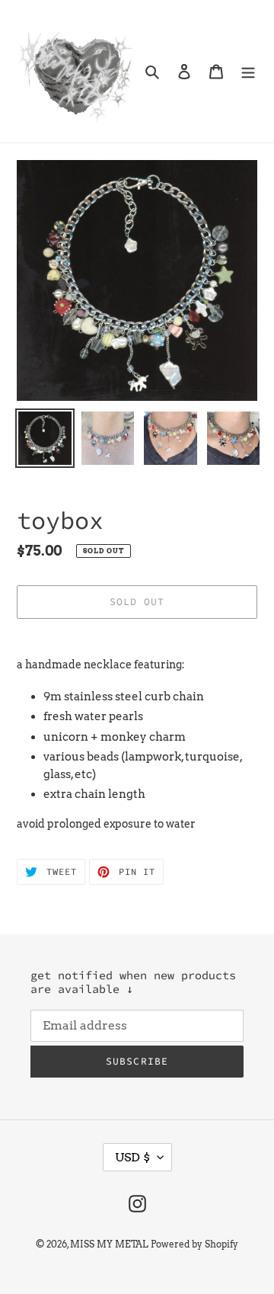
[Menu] (248, 71)
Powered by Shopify (194, 1244)
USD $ (132, 1157)
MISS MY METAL (109, 1244)
